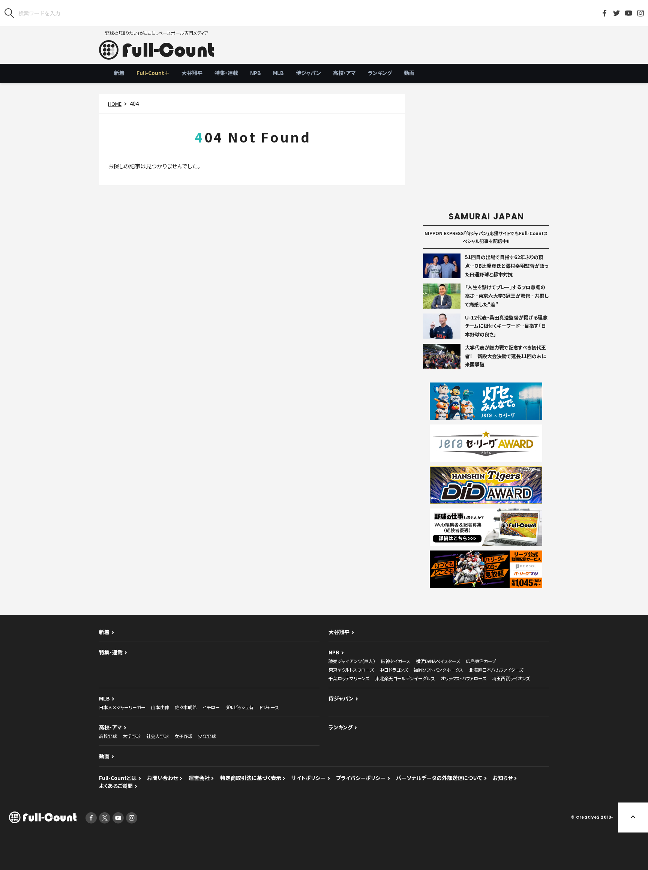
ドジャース (269, 707)
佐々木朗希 (186, 707)
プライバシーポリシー (361, 778)
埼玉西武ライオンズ (511, 678)
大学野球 (132, 736)
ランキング (380, 72)
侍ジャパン (308, 72)
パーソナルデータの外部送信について (439, 778)
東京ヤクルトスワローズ (351, 669)
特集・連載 (226, 72)
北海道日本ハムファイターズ (496, 669)
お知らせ (503, 778)
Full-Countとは (117, 778)
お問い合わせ (162, 778)
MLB (278, 72)
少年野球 (207, 736)
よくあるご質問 (116, 785)
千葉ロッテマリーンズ (348, 678)
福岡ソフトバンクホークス (438, 669)
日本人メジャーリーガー (122, 707)
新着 (119, 72)
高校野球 (108, 736)
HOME (115, 103)
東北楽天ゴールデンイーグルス (405, 678)
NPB (255, 72)
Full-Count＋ (153, 72)
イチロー (211, 707)
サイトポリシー (308, 778)
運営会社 (199, 778)
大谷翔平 (192, 72)
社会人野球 (157, 736)
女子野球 (183, 736)
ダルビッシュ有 (239, 707)
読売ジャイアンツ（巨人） (351, 661)
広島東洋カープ (481, 661)
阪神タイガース (395, 661)
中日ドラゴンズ (394, 669)
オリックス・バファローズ (463, 678)
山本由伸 (160, 707)
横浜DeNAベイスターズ (438, 661)
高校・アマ (344, 72)
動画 (409, 72)
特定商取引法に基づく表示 (250, 778)
